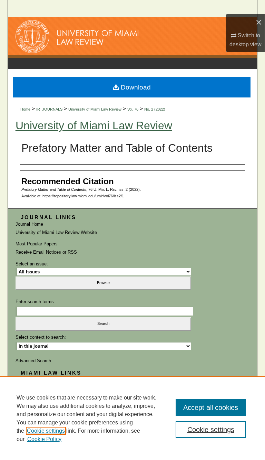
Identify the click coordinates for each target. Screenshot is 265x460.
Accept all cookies (210, 407)
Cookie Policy (44, 439)
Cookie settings (46, 431)
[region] (132, 418)
